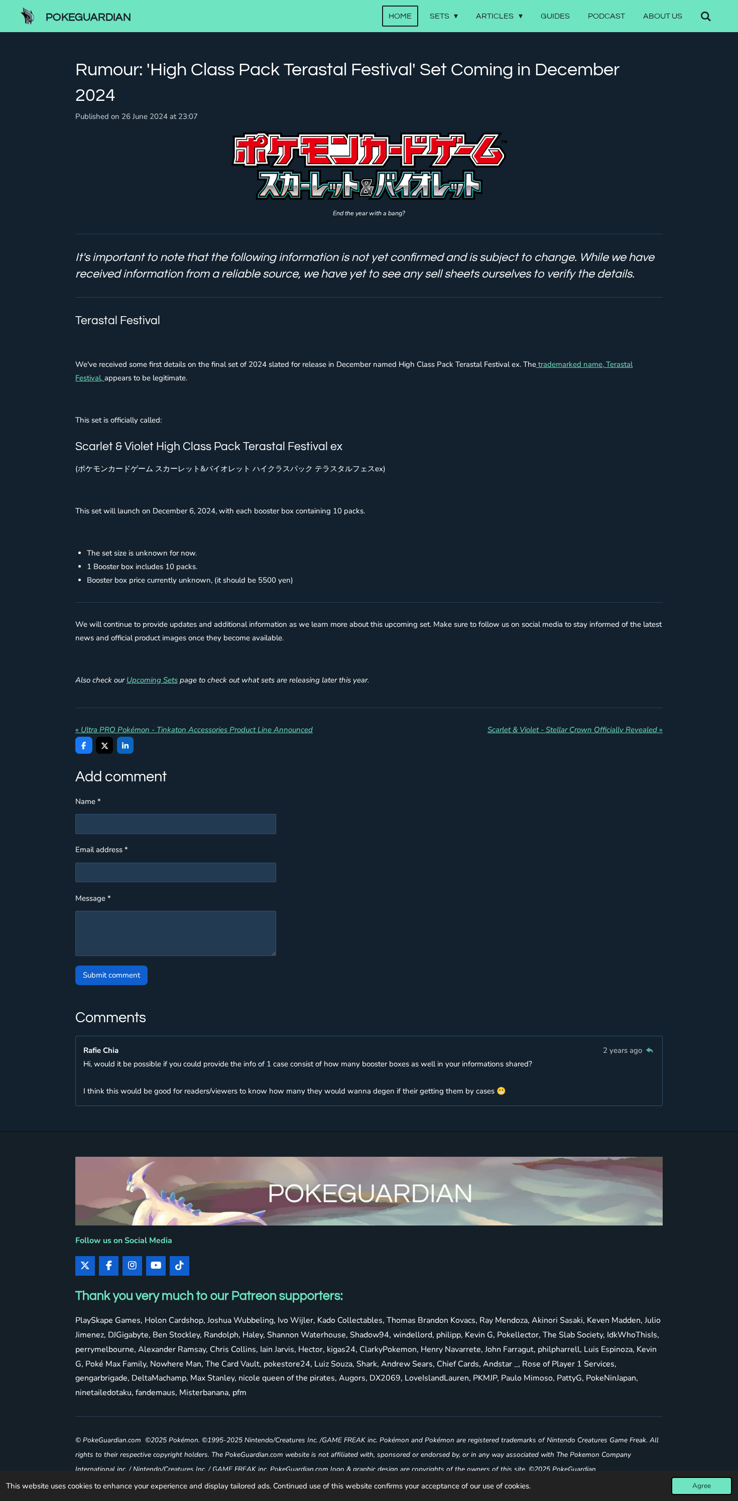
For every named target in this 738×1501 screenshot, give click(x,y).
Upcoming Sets (152, 680)
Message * (93, 898)
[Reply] (649, 1050)
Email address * (101, 850)
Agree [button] (701, 1485)
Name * (88, 801)
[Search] (706, 16)
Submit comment (111, 975)
